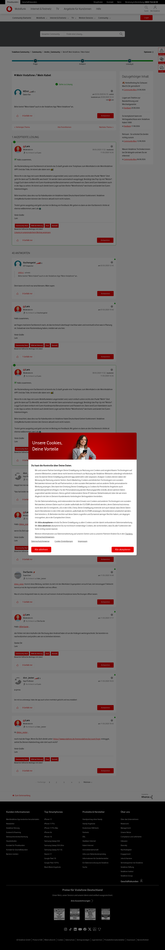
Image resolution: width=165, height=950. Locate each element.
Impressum (82, 541)
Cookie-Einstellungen (64, 541)
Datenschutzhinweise (40, 541)
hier (73, 477)
